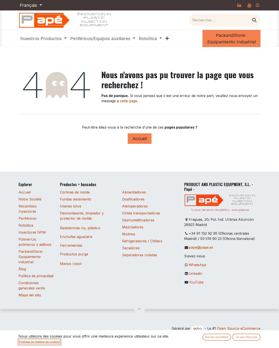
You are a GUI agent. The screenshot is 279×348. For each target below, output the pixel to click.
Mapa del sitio (30, 295)
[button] (139, 309)
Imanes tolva (70, 206)
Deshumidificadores (138, 220)
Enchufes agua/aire (76, 236)
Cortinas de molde (75, 192)
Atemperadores (135, 206)
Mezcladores (132, 227)
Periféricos (27, 218)
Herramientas (71, 245)
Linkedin (195, 273)
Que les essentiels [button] (217, 337)
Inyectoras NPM (32, 232)
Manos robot (71, 263)
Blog (22, 269)
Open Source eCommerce (238, 328)
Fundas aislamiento (75, 199)
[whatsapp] (257, 5)
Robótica (26, 225)
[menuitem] (43, 39)
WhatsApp (197, 265)
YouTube (196, 282)
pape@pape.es (201, 247)
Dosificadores (133, 199)
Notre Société (30, 199)
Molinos (128, 234)
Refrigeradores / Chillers (142, 241)
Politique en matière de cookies (39, 341)
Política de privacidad (36, 276)
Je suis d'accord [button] (246, 337)
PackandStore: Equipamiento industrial (31, 256)
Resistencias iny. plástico (80, 228)
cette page (128, 101)
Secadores (131, 248)
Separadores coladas (139, 255)
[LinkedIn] (239, 5)
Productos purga (74, 254)
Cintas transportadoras (141, 213)
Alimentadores (134, 192)
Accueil (140, 138)
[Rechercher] (254, 20)
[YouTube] (249, 5)
